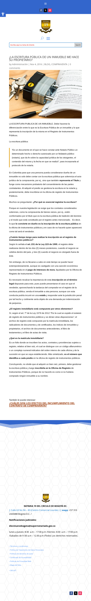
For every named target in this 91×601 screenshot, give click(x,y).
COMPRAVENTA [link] (59, 64)
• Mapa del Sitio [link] (15, 565)
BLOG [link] (47, 64)
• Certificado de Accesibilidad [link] (20, 557)
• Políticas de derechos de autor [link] (21, 554)
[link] (3, 14)
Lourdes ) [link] (59, 510)
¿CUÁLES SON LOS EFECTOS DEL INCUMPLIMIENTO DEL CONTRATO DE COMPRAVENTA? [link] (42, 404)
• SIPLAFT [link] (12, 570)
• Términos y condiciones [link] (18, 546)
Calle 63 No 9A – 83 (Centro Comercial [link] (29, 510)
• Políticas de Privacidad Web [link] (20, 561)
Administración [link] (20, 64)
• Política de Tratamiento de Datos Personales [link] (26, 550)
